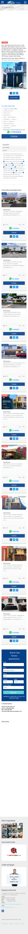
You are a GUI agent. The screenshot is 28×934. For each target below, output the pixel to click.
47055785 (15, 531)
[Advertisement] (14, 25)
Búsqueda (17, 923)
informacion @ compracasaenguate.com (12, 711)
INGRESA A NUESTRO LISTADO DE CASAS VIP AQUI (14, 697)
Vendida (4, 42)
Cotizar (22, 923)
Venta (4, 345)
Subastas (11, 923)
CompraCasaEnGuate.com (8, 907)
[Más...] (19, 215)
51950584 (15, 132)
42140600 (15, 279)
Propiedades (5, 923)
